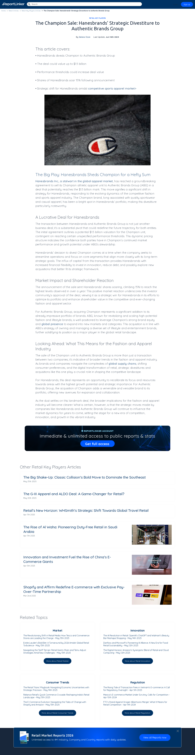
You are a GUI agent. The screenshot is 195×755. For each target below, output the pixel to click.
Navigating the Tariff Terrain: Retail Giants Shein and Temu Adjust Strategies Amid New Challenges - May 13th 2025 (54, 651)
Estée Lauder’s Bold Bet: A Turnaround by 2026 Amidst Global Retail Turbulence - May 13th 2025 (56, 644)
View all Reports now (154, 737)
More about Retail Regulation (137, 713)
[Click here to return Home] (13, 4)
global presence (52, 324)
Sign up (187, 4)
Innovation (137, 630)
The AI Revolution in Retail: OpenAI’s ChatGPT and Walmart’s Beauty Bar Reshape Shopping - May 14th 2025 (136, 636)
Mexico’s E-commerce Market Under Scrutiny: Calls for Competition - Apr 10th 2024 (136, 696)
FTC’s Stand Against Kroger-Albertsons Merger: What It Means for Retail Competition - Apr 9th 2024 (135, 703)
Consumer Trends (57, 682)
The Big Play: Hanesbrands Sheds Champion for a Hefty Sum (93, 174)
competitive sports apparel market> (112, 88)
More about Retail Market (57, 661)
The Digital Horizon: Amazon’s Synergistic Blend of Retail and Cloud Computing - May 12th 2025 (136, 651)
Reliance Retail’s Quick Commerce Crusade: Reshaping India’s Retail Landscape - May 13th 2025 (56, 696)
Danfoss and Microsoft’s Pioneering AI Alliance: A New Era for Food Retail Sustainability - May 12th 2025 (135, 644)
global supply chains (122, 363)
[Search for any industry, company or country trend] (29, 4)
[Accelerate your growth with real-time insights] (97, 438)
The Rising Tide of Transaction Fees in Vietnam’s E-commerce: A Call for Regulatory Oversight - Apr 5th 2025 (136, 688)
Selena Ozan (84, 37)
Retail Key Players (97, 18)
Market (57, 630)
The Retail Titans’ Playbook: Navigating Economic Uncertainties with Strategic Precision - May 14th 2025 (56, 688)
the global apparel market (95, 181)
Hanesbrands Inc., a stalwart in (56, 181)
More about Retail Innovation (137, 661)
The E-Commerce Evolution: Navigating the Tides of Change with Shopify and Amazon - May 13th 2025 (54, 703)
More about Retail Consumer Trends (57, 713)
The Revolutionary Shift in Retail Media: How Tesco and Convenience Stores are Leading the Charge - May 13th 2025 (56, 636)
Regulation (137, 682)
